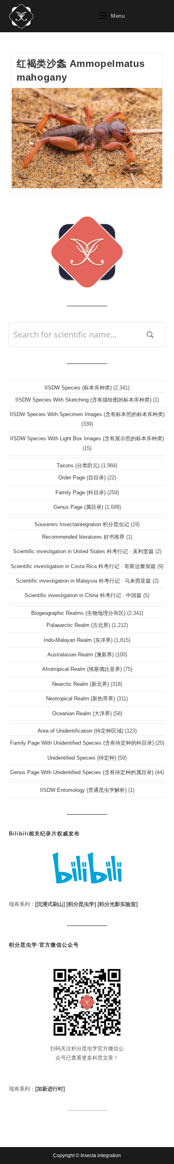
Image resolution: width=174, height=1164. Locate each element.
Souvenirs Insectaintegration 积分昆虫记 (81, 524)
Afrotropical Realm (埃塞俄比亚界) (82, 669)
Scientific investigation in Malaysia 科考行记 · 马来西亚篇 (83, 581)
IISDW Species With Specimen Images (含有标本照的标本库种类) (87, 414)
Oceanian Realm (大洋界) (82, 713)
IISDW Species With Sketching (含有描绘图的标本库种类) (83, 400)
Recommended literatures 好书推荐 (83, 537)
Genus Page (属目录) (78, 507)
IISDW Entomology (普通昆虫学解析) (83, 790)
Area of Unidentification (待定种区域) (80, 731)
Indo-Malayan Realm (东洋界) (78, 640)
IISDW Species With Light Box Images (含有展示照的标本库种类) (87, 438)
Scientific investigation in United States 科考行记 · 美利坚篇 (83, 551)
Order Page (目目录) (82, 478)
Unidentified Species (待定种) (81, 758)
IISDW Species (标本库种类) (78, 388)
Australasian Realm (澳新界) (80, 655)
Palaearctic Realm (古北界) (78, 625)
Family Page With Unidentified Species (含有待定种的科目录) (82, 743)
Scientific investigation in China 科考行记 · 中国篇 (83, 595)
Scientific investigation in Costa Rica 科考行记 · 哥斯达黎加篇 (83, 566)
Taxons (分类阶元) (78, 465)
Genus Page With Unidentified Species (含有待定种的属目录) (81, 772)
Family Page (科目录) (80, 492)
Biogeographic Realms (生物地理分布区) (78, 613)
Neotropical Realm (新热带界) (80, 698)
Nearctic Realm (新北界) (80, 684)
